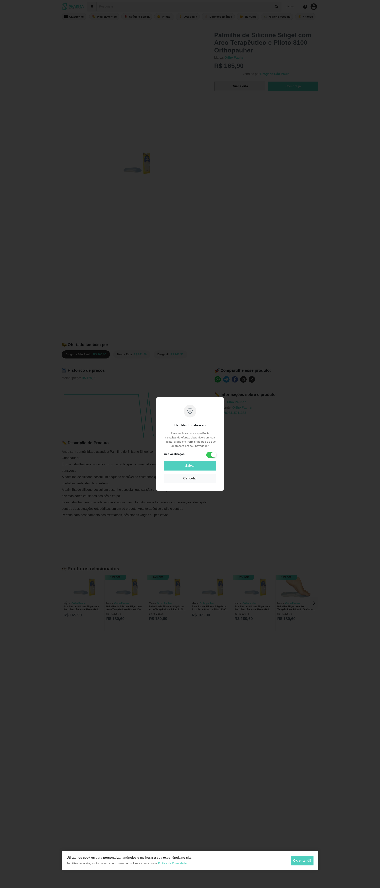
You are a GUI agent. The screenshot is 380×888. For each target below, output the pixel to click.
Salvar (190, 465)
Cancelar (190, 478)
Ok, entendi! (302, 860)
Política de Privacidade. (172, 863)
